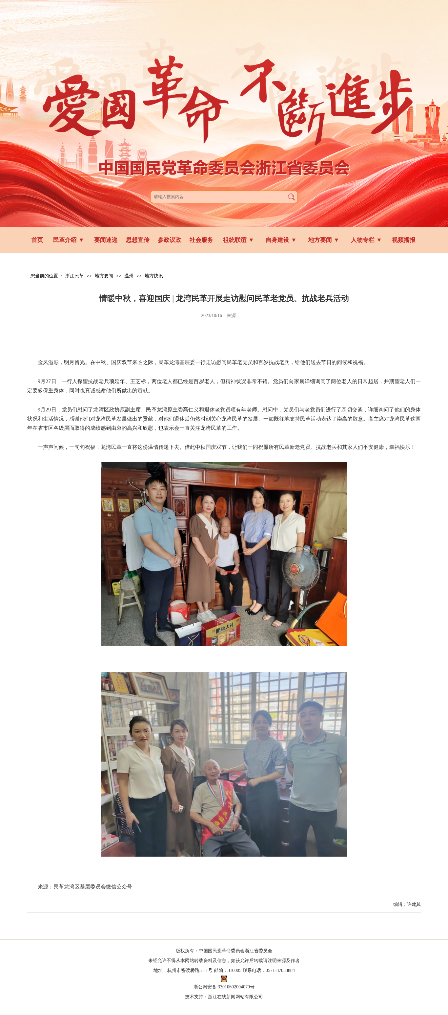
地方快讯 (154, 275)
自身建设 (281, 240)
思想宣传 (138, 240)
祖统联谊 (238, 240)
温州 (128, 275)
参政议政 (169, 240)
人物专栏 (366, 240)
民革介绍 (68, 240)
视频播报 (404, 240)
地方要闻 (323, 240)
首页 (37, 240)
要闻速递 (106, 240)
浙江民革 (74, 275)
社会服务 (201, 240)
